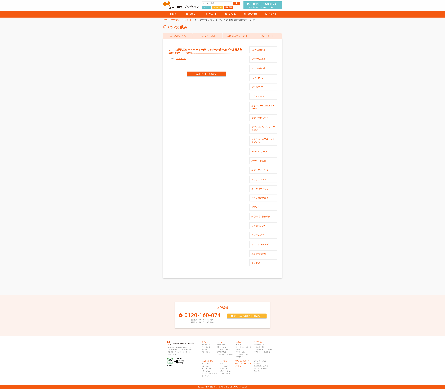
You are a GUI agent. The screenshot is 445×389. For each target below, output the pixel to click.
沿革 (221, 363)
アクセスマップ (225, 373)
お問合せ (272, 14)
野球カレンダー (258, 207)
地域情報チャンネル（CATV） (263, 349)
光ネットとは (221, 344)
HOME (173, 14)
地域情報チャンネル (237, 36)
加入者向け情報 (207, 361)
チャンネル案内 (206, 347)
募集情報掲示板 (258, 253)
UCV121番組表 (258, 50)
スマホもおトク (241, 352)
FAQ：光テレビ (206, 366)
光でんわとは (240, 344)
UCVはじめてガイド (242, 361)
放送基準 (257, 363)
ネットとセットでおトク (243, 347)
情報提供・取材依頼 (260, 216)
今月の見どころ (178, 36)
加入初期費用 (221, 352)
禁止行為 (257, 371)
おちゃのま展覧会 (259, 198)
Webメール (218, 7)
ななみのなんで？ (259, 118)
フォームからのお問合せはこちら (248, 316)
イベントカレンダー (260, 244)
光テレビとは (206, 344)
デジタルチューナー (208, 352)
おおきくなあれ (258, 161)
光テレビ (193, 14)
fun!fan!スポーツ (259, 151)
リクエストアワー (259, 226)
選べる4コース (222, 347)
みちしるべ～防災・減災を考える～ (262, 140)
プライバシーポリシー (261, 361)
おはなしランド (258, 179)
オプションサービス (223, 349)
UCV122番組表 (258, 59)
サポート (206, 7)
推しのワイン (257, 87)
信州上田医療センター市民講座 (262, 128)
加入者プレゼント (207, 363)
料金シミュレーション (243, 363)
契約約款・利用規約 (260, 368)
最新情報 (228, 7)
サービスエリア (225, 366)
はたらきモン (257, 96)
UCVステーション (225, 371)
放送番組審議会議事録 (261, 366)
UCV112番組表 (258, 68)
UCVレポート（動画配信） (262, 352)
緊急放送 (255, 263)
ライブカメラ (257, 235)
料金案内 (204, 349)
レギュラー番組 (207, 36)
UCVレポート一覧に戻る (206, 74)
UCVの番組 (252, 14)
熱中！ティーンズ (259, 170)
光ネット (213, 14)
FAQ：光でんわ (206, 371)
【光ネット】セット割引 (225, 354)
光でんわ (232, 14)
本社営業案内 (224, 368)
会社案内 (223, 361)
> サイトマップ (172, 354)
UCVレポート (186, 20)
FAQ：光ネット (206, 368)
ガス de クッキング (260, 188)
